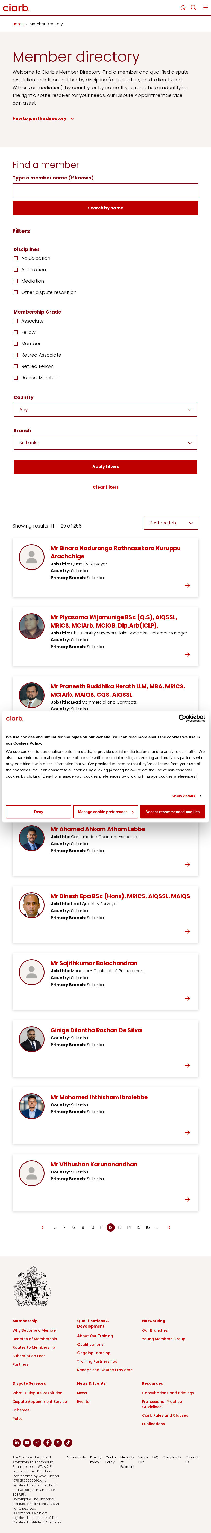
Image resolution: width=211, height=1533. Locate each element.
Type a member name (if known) (53, 178)
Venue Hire (143, 1459)
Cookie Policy (111, 1459)
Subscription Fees (29, 1355)
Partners (21, 1364)
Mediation (32, 281)
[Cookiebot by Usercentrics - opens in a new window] (182, 718)
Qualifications (90, 1344)
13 (120, 1227)
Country (23, 397)
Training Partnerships (97, 1361)
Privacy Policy (95, 1459)
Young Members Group (164, 1338)
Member (31, 343)
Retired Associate (41, 355)
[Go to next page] (169, 1228)
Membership (25, 1320)
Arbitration (33, 269)
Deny (38, 812)
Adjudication (35, 258)
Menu (205, 8)
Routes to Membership (34, 1347)
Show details (183, 796)
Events (83, 1401)
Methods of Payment (127, 1462)
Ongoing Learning (93, 1352)
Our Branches (155, 1330)
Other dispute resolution (48, 292)
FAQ (155, 1457)
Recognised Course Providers (105, 1369)
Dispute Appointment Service (40, 1401)
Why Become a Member (35, 1330)
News (82, 1393)
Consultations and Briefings (168, 1393)
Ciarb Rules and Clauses (165, 1415)
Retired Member (39, 377)
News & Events (91, 1383)
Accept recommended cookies (172, 812)
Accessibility (76, 1457)
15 (138, 1227)
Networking (153, 1320)
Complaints (171, 1457)
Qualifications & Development (93, 1323)
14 (129, 1227)
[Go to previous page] (43, 1228)
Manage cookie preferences (102, 812)
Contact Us (191, 1459)
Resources (152, 1383)
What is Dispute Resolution (38, 1393)
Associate (32, 321)
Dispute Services (29, 1383)
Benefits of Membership (35, 1338)
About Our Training (95, 1335)
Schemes (21, 1410)
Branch (22, 430)
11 (101, 1227)
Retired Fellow (37, 366)
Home (19, 24)
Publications (153, 1424)
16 (148, 1227)
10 (92, 1227)
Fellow (28, 332)
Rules (18, 1418)
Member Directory (46, 24)
